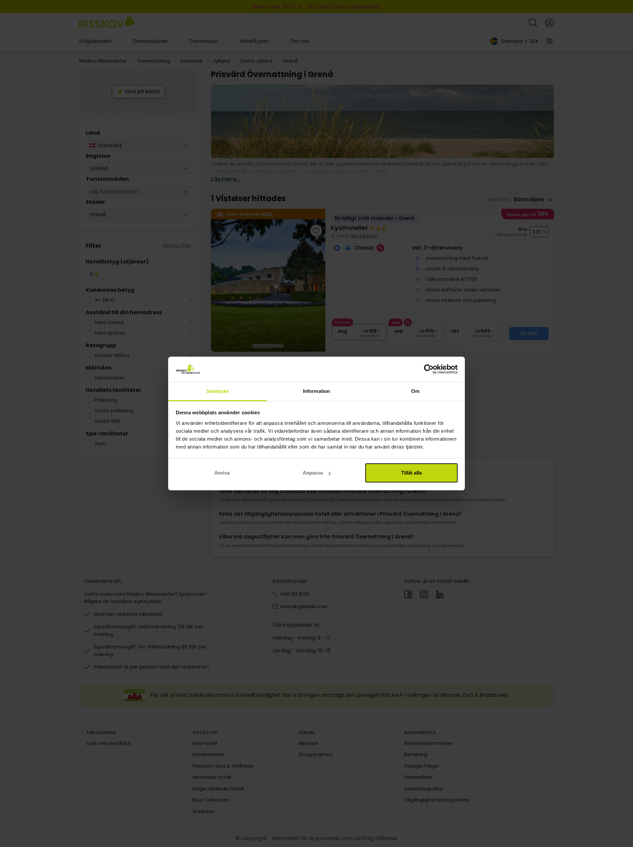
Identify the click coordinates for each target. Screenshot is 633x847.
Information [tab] (316, 391)
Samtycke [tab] (217, 391)
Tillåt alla (411, 473)
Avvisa (221, 473)
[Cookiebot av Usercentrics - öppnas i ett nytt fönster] (429, 369)
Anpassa (313, 473)
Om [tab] (415, 391)
